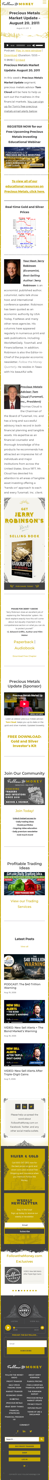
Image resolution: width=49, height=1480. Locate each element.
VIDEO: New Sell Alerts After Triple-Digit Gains (23, 1072)
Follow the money (24, 1367)
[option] (24, 1276)
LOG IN (24, 1459)
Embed (20, 59)
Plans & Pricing (34, 1381)
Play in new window (28, 50)
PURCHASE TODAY (24, 586)
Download (10, 55)
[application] (24, 45)
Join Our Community (24, 773)
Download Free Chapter (24, 656)
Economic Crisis (14, 1395)
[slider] (40, 45)
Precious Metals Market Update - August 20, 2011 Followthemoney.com (17, 4)
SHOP (24, 1453)
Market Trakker (14, 1391)
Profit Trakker (14, 1381)
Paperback (23, 642)
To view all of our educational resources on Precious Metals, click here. (24, 186)
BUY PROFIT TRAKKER (24, 1446)
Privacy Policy (34, 1404)
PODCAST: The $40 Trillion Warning (22, 986)
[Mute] (33, 45)
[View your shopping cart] (24, 1466)
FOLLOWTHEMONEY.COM (31, 1474)
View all (24, 946)
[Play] (7, 45)
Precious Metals (14, 1403)
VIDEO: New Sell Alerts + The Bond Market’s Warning (23, 1029)
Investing (14, 1399)
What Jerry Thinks (14, 1407)
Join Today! (25, 811)
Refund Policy (35, 1408)
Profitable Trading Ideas (24, 865)
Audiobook (25, 648)
